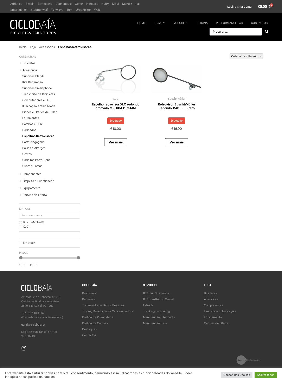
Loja (157, 23)
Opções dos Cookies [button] (236, 374)
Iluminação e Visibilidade (38, 106)
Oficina (202, 23)
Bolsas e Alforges (33, 148)
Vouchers (180, 23)
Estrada (148, 305)
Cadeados (29, 130)
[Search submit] (267, 31)
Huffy (105, 3)
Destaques (89, 329)
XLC (115, 98)
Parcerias (88, 299)
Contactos (259, 23)
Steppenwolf (39, 9)
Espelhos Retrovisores (38, 136)
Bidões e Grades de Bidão (39, 112)
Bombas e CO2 (32, 124)
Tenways (57, 9)
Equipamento (31, 188)
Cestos (27, 154)
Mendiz (127, 3)
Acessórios (47, 47)
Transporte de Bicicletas (38, 94)
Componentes (32, 174)
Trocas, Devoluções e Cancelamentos (107, 311)
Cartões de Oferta (35, 195)
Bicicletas (29, 63)
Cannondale (64, 3)
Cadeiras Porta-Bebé (36, 160)
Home (141, 23)
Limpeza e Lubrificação (38, 181)
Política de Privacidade (97, 317)
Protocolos (89, 293)
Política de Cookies (95, 323)
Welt (97, 9)
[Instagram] (23, 348)
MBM (115, 3)
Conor (79, 3)
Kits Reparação (32, 82)
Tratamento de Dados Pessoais (103, 305)
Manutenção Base (155, 323)
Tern (69, 9)
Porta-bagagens (33, 142)
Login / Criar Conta (239, 6)
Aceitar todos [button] (265, 374)
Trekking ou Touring (156, 311)
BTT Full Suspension (156, 293)
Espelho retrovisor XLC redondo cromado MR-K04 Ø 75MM (115, 106)
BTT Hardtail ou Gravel (158, 299)
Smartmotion (18, 9)
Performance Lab (229, 23)
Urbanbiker (83, 9)
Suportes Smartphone (37, 88)
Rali (137, 3)
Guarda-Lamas (32, 166)
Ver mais (116, 142)
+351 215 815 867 (33, 313)
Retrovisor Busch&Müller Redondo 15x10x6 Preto (176, 106)
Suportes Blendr (33, 76)
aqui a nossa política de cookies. (32, 377)
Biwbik (30, 3)
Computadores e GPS (36, 100)
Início (23, 47)
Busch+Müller (176, 98)
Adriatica (16, 3)
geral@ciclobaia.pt (33, 324)
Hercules (92, 3)
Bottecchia (45, 3)
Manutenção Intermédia (159, 317)
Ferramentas (30, 118)
